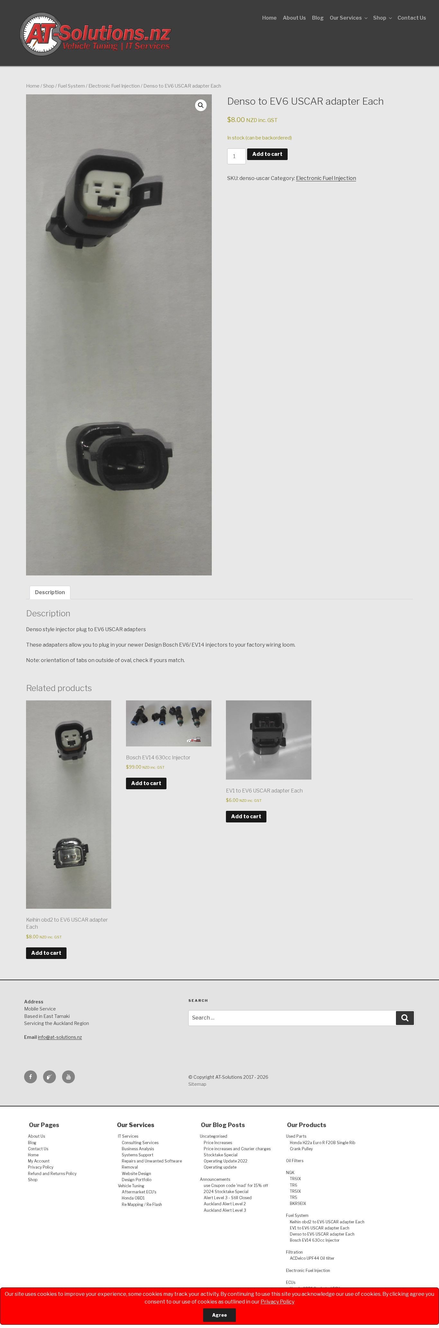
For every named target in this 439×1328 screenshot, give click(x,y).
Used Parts (296, 1136)
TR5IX (295, 1191)
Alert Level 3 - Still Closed (228, 1197)
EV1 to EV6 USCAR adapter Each (319, 1228)
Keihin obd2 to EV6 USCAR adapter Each (327, 1221)
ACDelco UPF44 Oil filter (312, 1258)
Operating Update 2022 (225, 1161)
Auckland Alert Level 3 (225, 1210)
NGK (290, 1172)
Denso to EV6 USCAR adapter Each (322, 1234)
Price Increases (218, 1142)
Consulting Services (140, 1142)
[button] (201, 105)
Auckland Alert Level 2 (225, 1203)
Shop (379, 18)
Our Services (346, 18)
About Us (294, 18)
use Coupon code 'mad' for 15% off (236, 1185)
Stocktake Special (220, 1155)
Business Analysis (138, 1148)
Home (269, 18)
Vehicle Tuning (131, 1185)
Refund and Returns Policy (52, 1173)
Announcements (215, 1179)
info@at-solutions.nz (60, 1037)
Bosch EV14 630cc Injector (315, 1240)
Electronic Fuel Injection (114, 86)
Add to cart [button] (46, 953)
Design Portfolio (136, 1179)
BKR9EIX (298, 1203)
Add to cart (267, 154)
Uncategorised (213, 1136)
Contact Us (412, 18)
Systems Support (137, 1155)
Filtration (294, 1252)
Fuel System (71, 86)
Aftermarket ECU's (139, 1192)
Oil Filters (294, 1160)
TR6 (293, 1185)
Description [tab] (50, 592)
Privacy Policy (277, 1302)
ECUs (290, 1282)
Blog (318, 18)
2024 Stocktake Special (226, 1191)
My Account (38, 1161)
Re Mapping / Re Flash (142, 1204)
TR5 (293, 1197)
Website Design (136, 1173)
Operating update (220, 1167)
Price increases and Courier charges (237, 1148)
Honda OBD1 (133, 1198)
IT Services (128, 1136)
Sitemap (197, 1084)
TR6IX (295, 1178)
